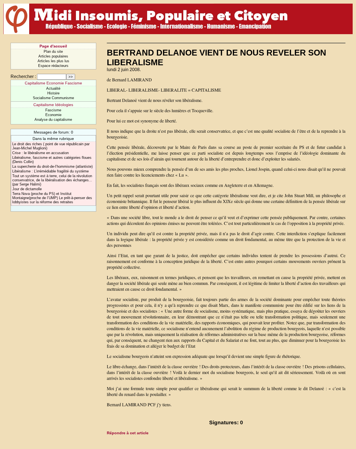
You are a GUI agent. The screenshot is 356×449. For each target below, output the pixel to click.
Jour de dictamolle (27, 189)
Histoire (53, 93)
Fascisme (53, 110)
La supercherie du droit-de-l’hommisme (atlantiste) (52, 166)
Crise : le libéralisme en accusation (40, 153)
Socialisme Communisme (53, 98)
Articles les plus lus (53, 61)
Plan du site (53, 51)
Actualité (53, 88)
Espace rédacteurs (53, 66)
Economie (53, 115)
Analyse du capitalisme (53, 119)
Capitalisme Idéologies (53, 104)
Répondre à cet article (128, 433)
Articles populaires (53, 56)
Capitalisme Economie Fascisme (53, 83)
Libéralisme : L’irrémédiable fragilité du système (50, 171)
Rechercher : (23, 76)
